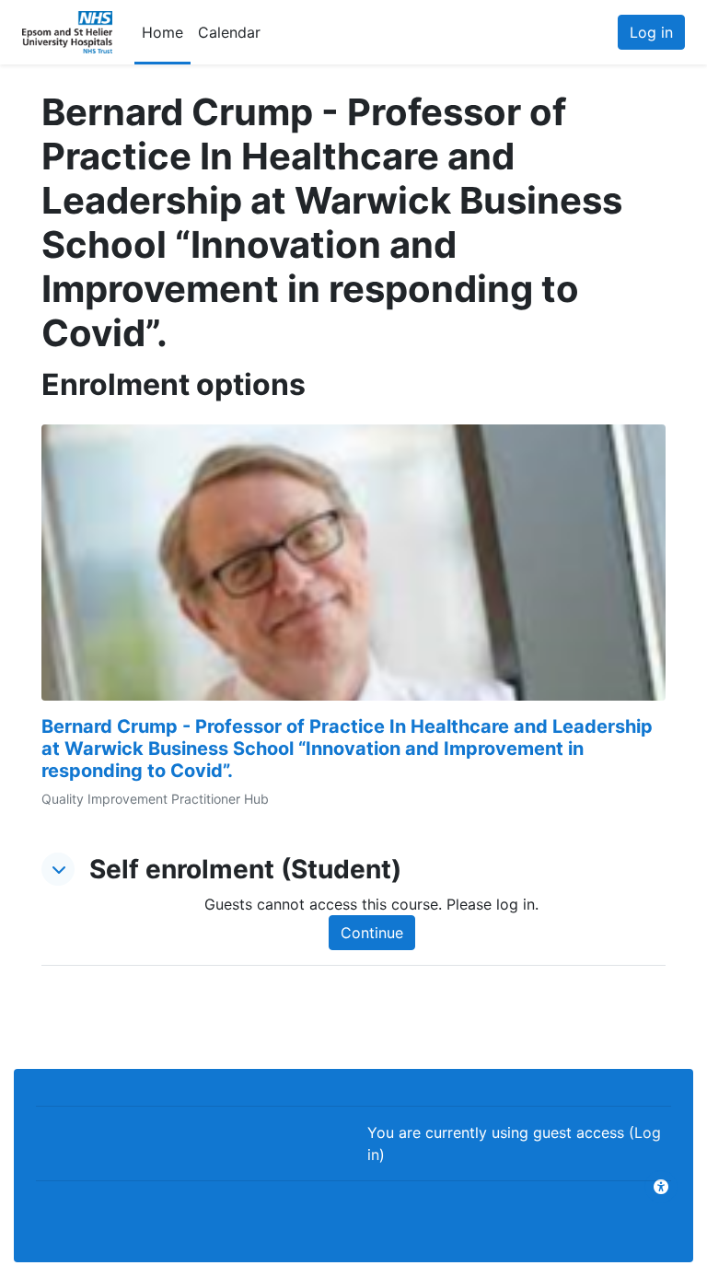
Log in (651, 32)
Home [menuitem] (162, 32)
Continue (372, 932)
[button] (58, 869)
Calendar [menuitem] (229, 32)
